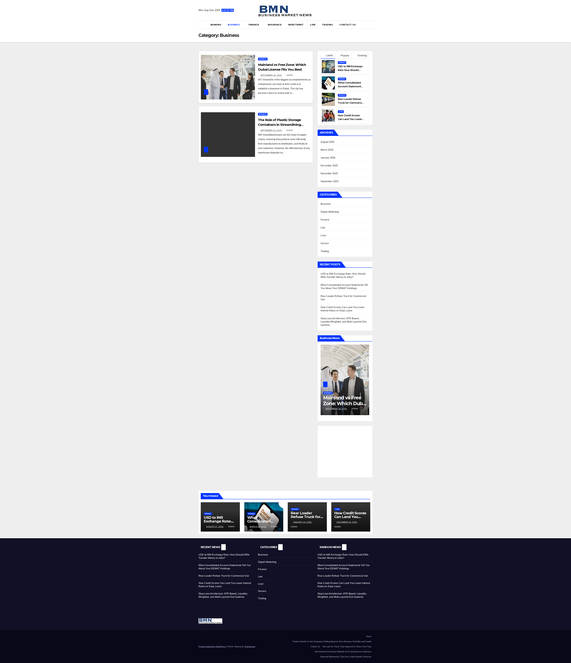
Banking (216, 24)
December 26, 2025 (347, 522)
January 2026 (328, 157)
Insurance (275, 24)
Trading (327, 24)
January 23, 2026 (302, 522)
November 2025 (329, 173)
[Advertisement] (346, 449)
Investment (295, 24)
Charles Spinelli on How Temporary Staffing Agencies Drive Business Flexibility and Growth (332, 641)
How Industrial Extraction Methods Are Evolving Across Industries (343, 652)
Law (313, 24)
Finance (254, 24)
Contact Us (347, 24)
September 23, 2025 (271, 130)
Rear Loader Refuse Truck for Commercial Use (351, 103)
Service (342, 95)
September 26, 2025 (271, 75)
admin (289, 75)
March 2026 (327, 150)
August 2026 (327, 142)
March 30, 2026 (258, 527)
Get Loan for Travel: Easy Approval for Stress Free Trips (347, 646)
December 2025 (329, 165)
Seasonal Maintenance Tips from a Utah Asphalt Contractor (345, 657)
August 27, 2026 (215, 527)
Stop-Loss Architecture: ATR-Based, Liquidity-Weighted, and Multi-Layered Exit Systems (343, 321)
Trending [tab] (362, 55)
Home (368, 636)
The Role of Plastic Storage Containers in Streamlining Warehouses (279, 124)
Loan (341, 111)
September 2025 (330, 181)
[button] (371, 24)
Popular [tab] (344, 55)
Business (234, 24)
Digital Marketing (330, 212)
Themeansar (249, 646)
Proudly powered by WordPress (212, 646)
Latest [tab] (329, 55)
